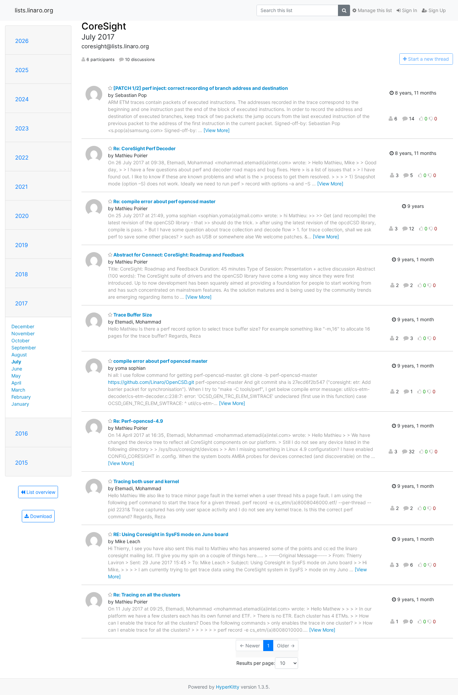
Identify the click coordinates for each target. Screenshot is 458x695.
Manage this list (374, 10)
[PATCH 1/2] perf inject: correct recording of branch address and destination (200, 88)
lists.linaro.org (34, 10)
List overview (40, 492)
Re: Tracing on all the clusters (146, 594)
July (16, 361)
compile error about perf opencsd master (160, 361)
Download (40, 516)
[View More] (217, 130)
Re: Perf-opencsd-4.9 (137, 421)
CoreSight (103, 26)
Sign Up (436, 10)
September (23, 347)
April (16, 383)
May (16, 376)
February (21, 397)
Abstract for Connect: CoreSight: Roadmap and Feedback (178, 254)
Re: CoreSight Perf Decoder (144, 148)
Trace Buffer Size (132, 314)
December (22, 326)
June (16, 368)
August (19, 354)
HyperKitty (227, 687)
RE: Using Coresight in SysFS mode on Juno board (170, 534)
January (20, 404)
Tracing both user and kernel (145, 481)
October (20, 340)
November (23, 333)
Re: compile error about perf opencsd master (164, 201)
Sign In (409, 10)
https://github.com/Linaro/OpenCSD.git (151, 382)
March (18, 390)
